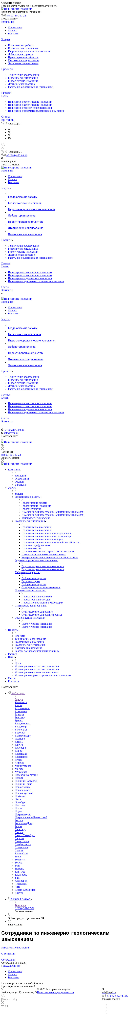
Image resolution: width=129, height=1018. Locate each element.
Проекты (7, 69)
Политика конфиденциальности (55, 992)
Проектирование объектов (23, 57)
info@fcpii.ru (11, 432)
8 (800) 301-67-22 (16, 15)
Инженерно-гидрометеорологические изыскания (36, 110)
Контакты (7, 119)
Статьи (5, 116)
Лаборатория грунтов (20, 54)
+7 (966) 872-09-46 (16, 155)
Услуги (5, 39)
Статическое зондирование (23, 60)
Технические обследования (23, 74)
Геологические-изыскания (23, 80)
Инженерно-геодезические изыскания (30, 107)
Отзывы (12, 30)
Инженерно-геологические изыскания (30, 101)
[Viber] (9, 132)
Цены (5, 96)
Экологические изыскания (23, 63)
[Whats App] (9, 138)
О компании (15, 27)
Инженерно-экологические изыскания (30, 104)
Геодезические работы (21, 45)
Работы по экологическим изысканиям (30, 86)
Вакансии (13, 33)
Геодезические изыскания (23, 77)
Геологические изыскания (23, 48)
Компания (7, 21)
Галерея (6, 92)
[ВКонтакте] (9, 129)
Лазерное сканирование (21, 83)
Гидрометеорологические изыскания (29, 51)
